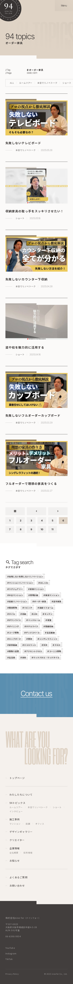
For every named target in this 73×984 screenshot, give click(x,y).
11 (52, 529)
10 (42, 529)
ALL (12, 82)
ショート (66, 82)
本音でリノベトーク (47, 82)
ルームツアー (25, 82)
